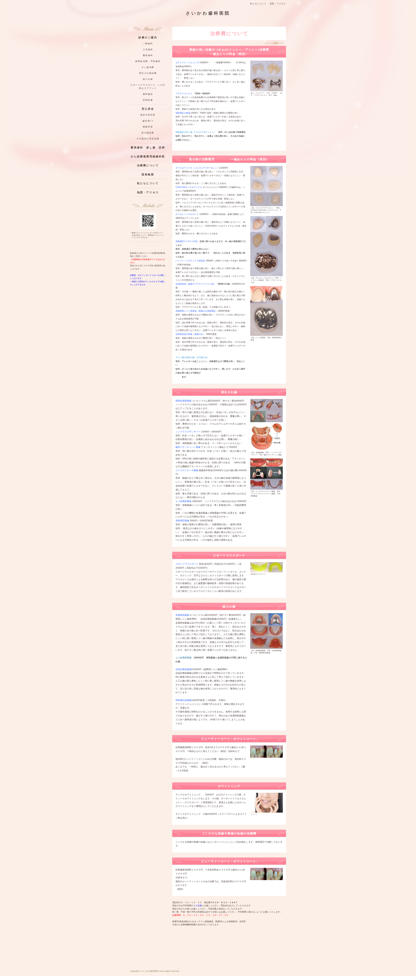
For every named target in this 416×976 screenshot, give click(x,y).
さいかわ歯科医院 (208, 13)
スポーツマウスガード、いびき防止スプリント (148, 86)
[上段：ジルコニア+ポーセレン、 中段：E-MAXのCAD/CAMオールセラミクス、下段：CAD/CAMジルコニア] (266, 186)
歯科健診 (148, 94)
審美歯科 (148, 55)
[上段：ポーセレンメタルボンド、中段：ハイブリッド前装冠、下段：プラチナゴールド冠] (266, 245)
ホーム (267, 43)
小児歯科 (148, 49)
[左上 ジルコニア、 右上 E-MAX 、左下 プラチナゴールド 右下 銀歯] (266, 75)
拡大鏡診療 (148, 133)
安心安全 (148, 108)
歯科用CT (148, 121)
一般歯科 (148, 43)
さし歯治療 (148, 67)
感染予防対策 (147, 115)
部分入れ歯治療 (148, 73)
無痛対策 (148, 127)
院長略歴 (148, 174)
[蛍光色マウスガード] (266, 567)
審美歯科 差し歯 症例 (148, 147)
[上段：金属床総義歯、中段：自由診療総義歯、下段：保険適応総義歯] (266, 631)
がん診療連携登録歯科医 (148, 156)
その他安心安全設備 (147, 139)
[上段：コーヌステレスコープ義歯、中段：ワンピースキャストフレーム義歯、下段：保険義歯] (266, 473)
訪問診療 (148, 100)
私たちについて (258, 4)
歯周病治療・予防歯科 (148, 61)
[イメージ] (266, 802)
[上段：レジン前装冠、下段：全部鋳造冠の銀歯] (266, 310)
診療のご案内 (147, 37)
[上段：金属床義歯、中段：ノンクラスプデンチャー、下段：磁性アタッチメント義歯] (266, 424)
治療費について (148, 165)
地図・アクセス (278, 4)
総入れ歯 (148, 79)
